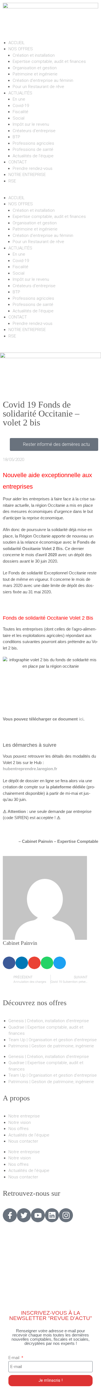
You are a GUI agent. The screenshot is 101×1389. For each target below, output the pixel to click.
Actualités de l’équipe (33, 155)
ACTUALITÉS (20, 93)
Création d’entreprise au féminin (43, 80)
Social (18, 118)
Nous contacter (23, 1141)
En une (19, 99)
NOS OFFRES (20, 48)
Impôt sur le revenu (31, 124)
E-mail (14, 1357)
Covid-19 (21, 105)
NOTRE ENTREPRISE (27, 174)
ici (81, 719)
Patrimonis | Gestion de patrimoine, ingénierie (51, 1045)
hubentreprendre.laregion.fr (30, 768)
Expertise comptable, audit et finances (49, 61)
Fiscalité (20, 111)
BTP (16, 136)
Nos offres (18, 1128)
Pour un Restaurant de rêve (38, 86)
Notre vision (19, 1122)
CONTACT (17, 162)
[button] (50, 191)
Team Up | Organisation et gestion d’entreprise (52, 1039)
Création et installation (34, 55)
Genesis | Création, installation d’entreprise (48, 1020)
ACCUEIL (16, 42)
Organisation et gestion (35, 67)
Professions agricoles (33, 143)
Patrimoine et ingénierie (35, 74)
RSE (12, 181)
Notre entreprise (24, 1116)
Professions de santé (33, 149)
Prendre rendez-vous (32, 168)
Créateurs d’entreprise (34, 130)
